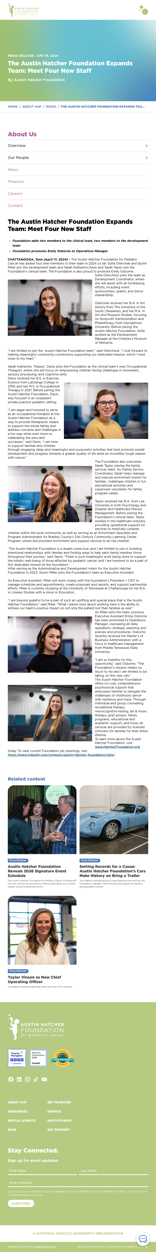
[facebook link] (11, 1079)
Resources (17, 1111)
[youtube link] (44, 1079)
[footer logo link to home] (36, 1027)
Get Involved (59, 1102)
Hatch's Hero (59, 1120)
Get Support (58, 1129)
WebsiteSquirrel (45, 1247)
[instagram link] (28, 1079)
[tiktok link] (36, 1079)
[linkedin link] (19, 1079)
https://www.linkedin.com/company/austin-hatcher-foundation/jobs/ (61, 755)
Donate (54, 1111)
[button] (143, 9)
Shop (12, 1129)
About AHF (17, 1102)
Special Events (21, 1120)
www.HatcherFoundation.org (117, 747)
